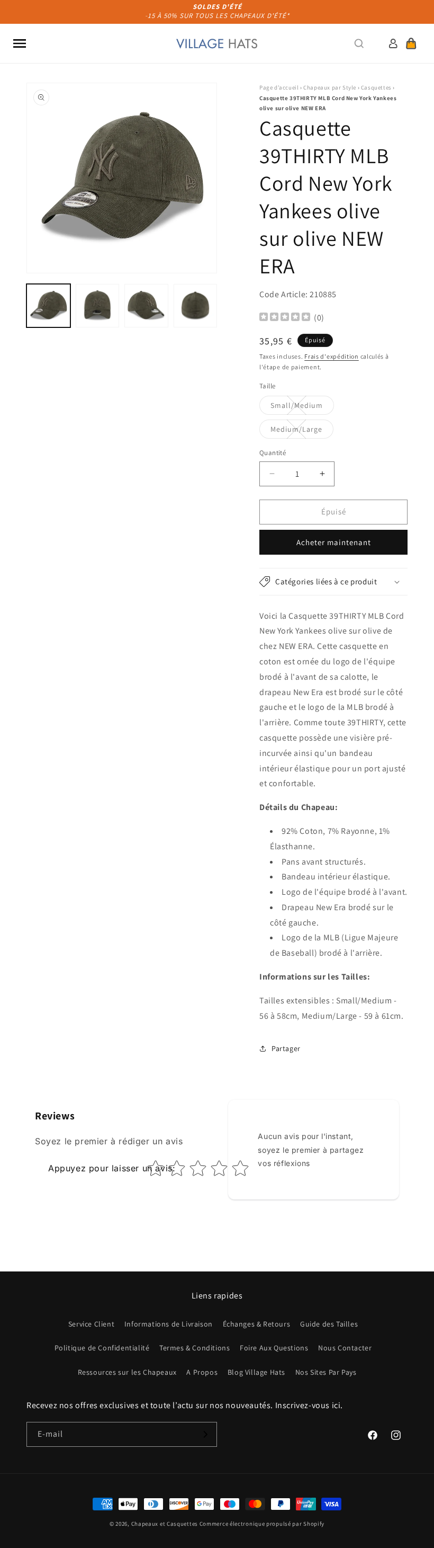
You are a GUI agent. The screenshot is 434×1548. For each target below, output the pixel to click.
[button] (19, 43)
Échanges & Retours (257, 1324)
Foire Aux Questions (274, 1348)
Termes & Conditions (194, 1348)
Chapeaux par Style (329, 87)
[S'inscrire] (204, 1434)
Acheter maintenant (333, 542)
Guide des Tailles (329, 1324)
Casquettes (376, 87)
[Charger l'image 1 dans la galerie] (48, 306)
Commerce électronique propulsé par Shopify (262, 1523)
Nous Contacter (345, 1348)
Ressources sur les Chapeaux (127, 1372)
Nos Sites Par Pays (326, 1372)
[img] (284, 318)
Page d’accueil (279, 87)
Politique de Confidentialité (102, 1348)
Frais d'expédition (331, 356)
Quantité (272, 452)
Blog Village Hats (256, 1372)
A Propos (202, 1372)
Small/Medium (302, 407)
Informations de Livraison (168, 1324)
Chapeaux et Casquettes (164, 1523)
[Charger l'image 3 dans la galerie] (146, 306)
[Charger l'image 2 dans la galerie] (98, 306)
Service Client (91, 1324)
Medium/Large (301, 431)
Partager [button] (286, 1048)
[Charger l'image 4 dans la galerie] (196, 306)
